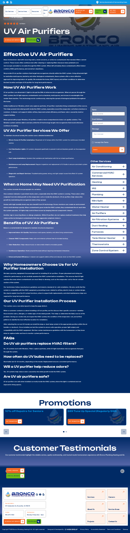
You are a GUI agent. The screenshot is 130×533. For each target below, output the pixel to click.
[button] (10, 11)
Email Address (97, 119)
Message (95, 129)
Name (94, 110)
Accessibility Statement (98, 529)
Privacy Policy (84, 529)
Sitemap (125, 529)
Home (6, 17)
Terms (106, 142)
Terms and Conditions (114, 529)
